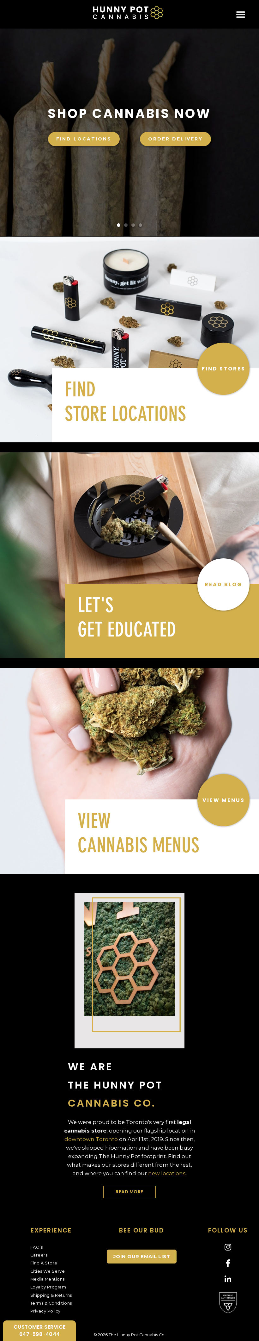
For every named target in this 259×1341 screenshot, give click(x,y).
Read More (129, 1192)
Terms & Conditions (51, 1303)
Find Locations (83, 139)
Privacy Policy (45, 1311)
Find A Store (43, 1263)
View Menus (223, 800)
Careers (39, 1255)
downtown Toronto (91, 1139)
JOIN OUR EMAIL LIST (141, 1256)
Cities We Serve (47, 1271)
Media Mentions (47, 1279)
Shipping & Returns (51, 1295)
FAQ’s (36, 1247)
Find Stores (223, 368)
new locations (167, 1173)
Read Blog (223, 584)
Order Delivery (174, 139)
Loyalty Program (48, 1287)
